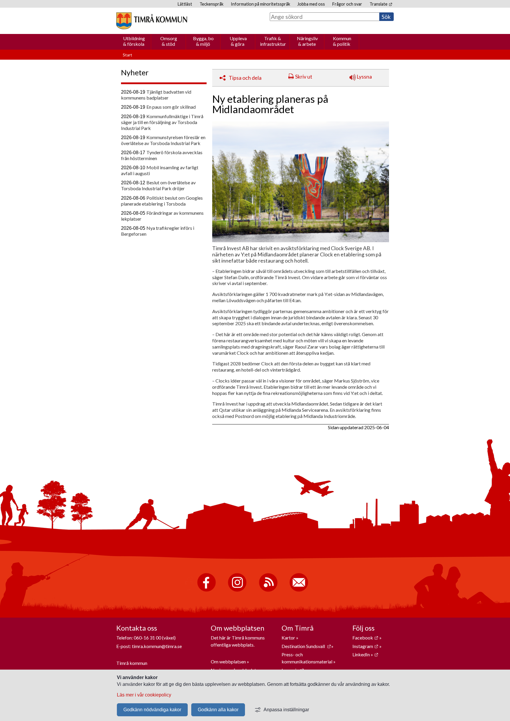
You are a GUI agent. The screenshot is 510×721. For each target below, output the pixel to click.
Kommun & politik (342, 41)
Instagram (365, 646)
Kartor (289, 637)
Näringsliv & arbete (307, 41)
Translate (381, 3)
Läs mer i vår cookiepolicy (144, 694)
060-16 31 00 (147, 637)
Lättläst (185, 3)
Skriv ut (303, 77)
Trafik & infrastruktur (273, 41)
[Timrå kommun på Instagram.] (237, 590)
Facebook (365, 637)
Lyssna (364, 77)
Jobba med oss (311, 3)
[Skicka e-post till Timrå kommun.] (298, 590)
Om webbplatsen (228, 661)
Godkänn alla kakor (218, 709)
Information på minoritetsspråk (260, 3)
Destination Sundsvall (306, 646)
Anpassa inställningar (286, 709)
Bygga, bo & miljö (203, 41)
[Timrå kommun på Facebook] (206, 590)
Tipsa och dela (245, 78)
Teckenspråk (211, 3)
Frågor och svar (347, 3)
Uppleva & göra (238, 41)
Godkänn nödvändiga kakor (152, 709)
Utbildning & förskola (134, 41)
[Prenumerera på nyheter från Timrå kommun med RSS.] (268, 590)
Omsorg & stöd (168, 41)
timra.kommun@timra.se (157, 646)
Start (127, 55)
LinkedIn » (365, 654)
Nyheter (135, 72)
